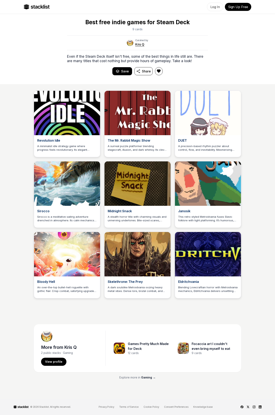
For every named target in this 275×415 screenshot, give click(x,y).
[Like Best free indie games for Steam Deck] (159, 71)
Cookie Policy (151, 406)
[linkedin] (260, 407)
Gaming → (148, 377)
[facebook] (242, 407)
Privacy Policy (106, 406)
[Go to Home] (37, 6)
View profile (53, 361)
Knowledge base (203, 406)
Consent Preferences (176, 406)
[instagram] (254, 407)
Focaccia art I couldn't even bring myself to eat (211, 346)
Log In (215, 7)
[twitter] (248, 407)
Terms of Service (129, 406)
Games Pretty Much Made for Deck (148, 346)
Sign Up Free (238, 7)
